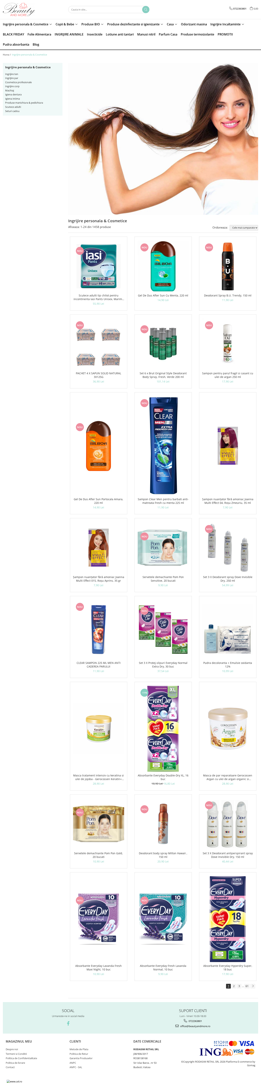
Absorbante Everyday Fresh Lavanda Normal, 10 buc (163, 967)
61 (247, 986)
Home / (7, 54)
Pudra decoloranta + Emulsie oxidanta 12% (227, 664)
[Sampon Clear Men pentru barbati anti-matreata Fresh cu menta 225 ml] (163, 445)
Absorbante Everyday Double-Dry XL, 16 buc (163, 777)
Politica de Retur (79, 1054)
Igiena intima (12, 98)
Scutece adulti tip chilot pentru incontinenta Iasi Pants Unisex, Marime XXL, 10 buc (99, 297)
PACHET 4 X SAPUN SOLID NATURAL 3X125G (98, 375)
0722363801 (195, 1021)
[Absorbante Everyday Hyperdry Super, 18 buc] (227, 919)
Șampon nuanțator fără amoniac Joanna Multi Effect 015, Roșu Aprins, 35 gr (98, 578)
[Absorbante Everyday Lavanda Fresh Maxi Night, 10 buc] (98, 919)
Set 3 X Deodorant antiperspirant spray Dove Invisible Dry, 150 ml (228, 855)
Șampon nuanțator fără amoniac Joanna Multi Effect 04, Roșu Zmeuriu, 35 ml (227, 501)
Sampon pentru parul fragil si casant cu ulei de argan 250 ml (227, 375)
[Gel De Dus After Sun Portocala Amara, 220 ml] (98, 445)
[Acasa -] (22, 9)
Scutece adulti (13, 107)
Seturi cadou (12, 111)
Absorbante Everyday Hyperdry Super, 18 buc (227, 967)
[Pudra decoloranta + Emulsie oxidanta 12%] (227, 629)
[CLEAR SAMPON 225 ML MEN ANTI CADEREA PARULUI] (98, 629)
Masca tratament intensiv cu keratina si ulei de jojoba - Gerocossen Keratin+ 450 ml (98, 777)
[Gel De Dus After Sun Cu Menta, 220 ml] (163, 266)
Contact (10, 1067)
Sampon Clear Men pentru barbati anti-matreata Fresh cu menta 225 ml (163, 501)
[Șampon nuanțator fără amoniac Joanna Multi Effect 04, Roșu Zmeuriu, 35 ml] (227, 445)
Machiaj (9, 90)
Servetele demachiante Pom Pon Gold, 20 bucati (98, 855)
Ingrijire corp (12, 86)
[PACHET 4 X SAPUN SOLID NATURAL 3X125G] (98, 344)
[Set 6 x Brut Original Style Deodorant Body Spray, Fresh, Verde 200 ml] (163, 343)
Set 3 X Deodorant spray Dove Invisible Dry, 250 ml (227, 578)
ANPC (73, 1062)
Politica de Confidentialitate (21, 1058)
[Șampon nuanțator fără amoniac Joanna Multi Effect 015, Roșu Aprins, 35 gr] (98, 547)
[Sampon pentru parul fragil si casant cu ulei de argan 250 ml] (227, 344)
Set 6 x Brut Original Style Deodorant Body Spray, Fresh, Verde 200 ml (163, 375)
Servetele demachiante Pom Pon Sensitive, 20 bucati (163, 578)
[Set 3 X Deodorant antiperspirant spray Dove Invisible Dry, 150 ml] (227, 823)
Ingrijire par (11, 78)
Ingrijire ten (11, 74)
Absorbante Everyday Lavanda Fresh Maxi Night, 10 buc (98, 967)
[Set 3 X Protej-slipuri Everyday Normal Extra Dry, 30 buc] (163, 629)
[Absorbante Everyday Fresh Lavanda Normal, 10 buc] (163, 919)
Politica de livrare (15, 1062)
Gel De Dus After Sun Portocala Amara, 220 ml (98, 501)
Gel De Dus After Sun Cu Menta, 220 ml (163, 295)
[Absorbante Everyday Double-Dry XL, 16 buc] (163, 729)
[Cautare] (145, 9)
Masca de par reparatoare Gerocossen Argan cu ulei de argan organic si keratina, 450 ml (227, 777)
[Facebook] (68, 1023)
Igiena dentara (13, 94)
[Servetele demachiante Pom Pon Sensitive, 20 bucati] (163, 548)
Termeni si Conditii (16, 1054)
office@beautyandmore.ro (195, 1026)
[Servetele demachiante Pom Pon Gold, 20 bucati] (98, 824)
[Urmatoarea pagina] (252, 986)
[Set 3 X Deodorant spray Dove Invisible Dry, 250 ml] (227, 547)
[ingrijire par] (163, 139)
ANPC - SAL (76, 1067)
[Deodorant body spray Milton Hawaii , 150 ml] (163, 823)
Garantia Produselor (81, 1058)
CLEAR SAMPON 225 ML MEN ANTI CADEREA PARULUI (99, 664)
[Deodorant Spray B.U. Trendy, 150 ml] (227, 266)
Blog (36, 44)
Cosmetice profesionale (18, 82)
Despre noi (12, 1049)
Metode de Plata (79, 1049)
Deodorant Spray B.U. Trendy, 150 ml (227, 295)
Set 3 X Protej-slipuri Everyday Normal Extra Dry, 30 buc (163, 664)
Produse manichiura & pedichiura (24, 102)
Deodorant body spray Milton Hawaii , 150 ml (163, 855)
